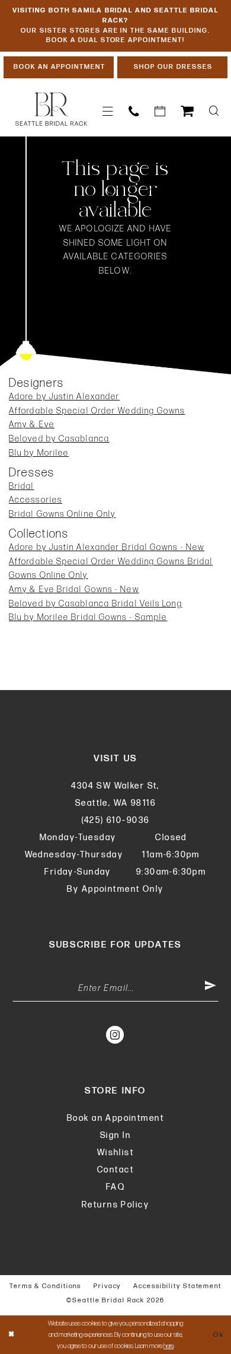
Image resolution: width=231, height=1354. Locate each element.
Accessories (35, 500)
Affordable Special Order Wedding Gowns (97, 411)
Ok (218, 1334)
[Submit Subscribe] (211, 988)
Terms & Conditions (45, 1286)
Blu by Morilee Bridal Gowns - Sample (88, 617)
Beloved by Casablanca (59, 439)
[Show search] (214, 111)
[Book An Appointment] (160, 111)
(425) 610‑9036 (116, 820)
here (168, 1346)
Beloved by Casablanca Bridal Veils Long (95, 604)
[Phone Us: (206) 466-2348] (134, 111)
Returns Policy (115, 1205)
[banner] (51, 109)
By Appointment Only (115, 889)
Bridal (21, 486)
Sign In (115, 1135)
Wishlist (115, 1153)
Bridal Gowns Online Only (62, 514)
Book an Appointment (115, 1118)
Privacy (107, 1286)
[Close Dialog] (11, 1334)
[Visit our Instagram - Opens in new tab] (115, 1034)
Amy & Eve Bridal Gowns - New (74, 589)
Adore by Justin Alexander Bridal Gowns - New (106, 547)
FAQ (115, 1187)
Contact (115, 1170)
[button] (108, 111)
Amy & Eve (31, 424)
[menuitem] (108, 111)
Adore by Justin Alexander (64, 397)
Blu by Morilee (39, 453)
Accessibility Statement (177, 1286)
